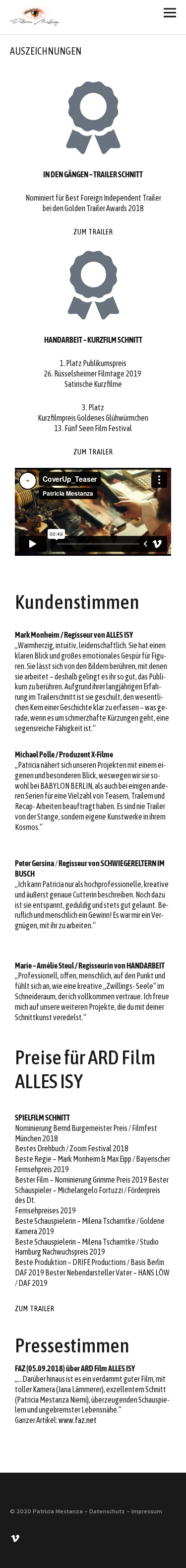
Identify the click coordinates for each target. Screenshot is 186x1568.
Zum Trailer (93, 231)
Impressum (146, 1511)
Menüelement (16, 1537)
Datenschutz (107, 1511)
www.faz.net (78, 1420)
